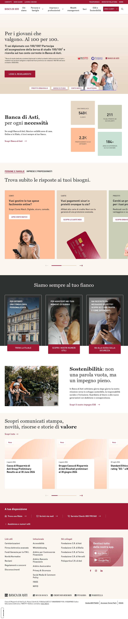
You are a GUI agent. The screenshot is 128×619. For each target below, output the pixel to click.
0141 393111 (45, 604)
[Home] (12, 9)
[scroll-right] (81, 265)
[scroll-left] (47, 265)
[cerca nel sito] (122, 8)
